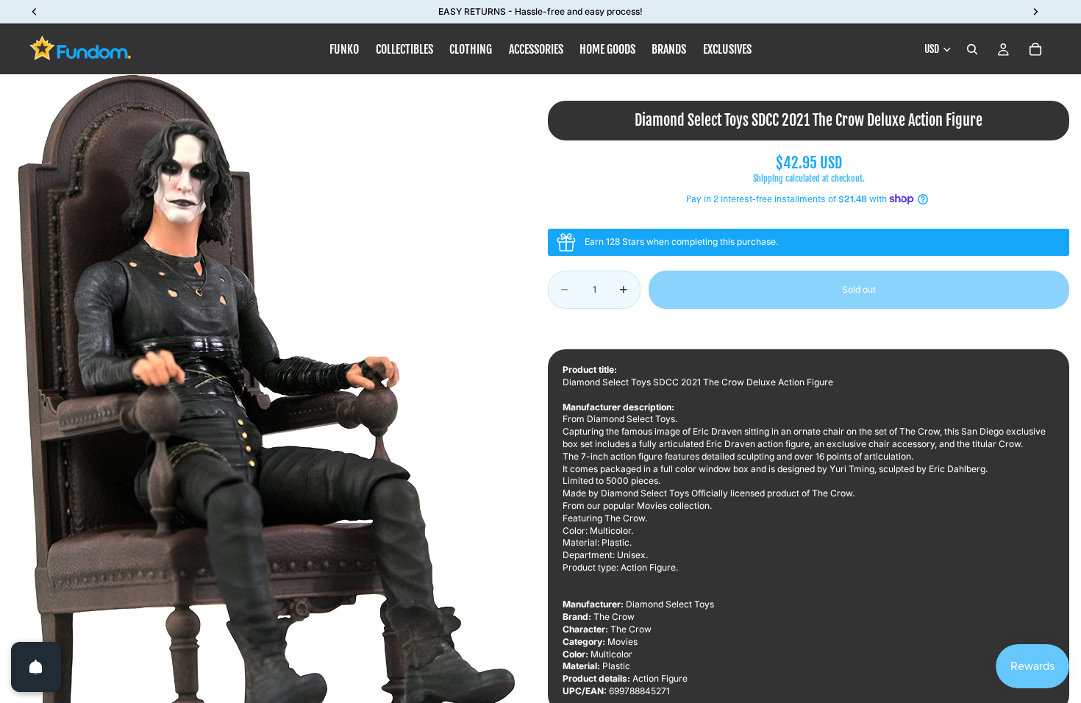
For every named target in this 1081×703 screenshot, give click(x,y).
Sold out (859, 289)
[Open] (36, 667)
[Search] (972, 49)
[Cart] (1035, 49)
